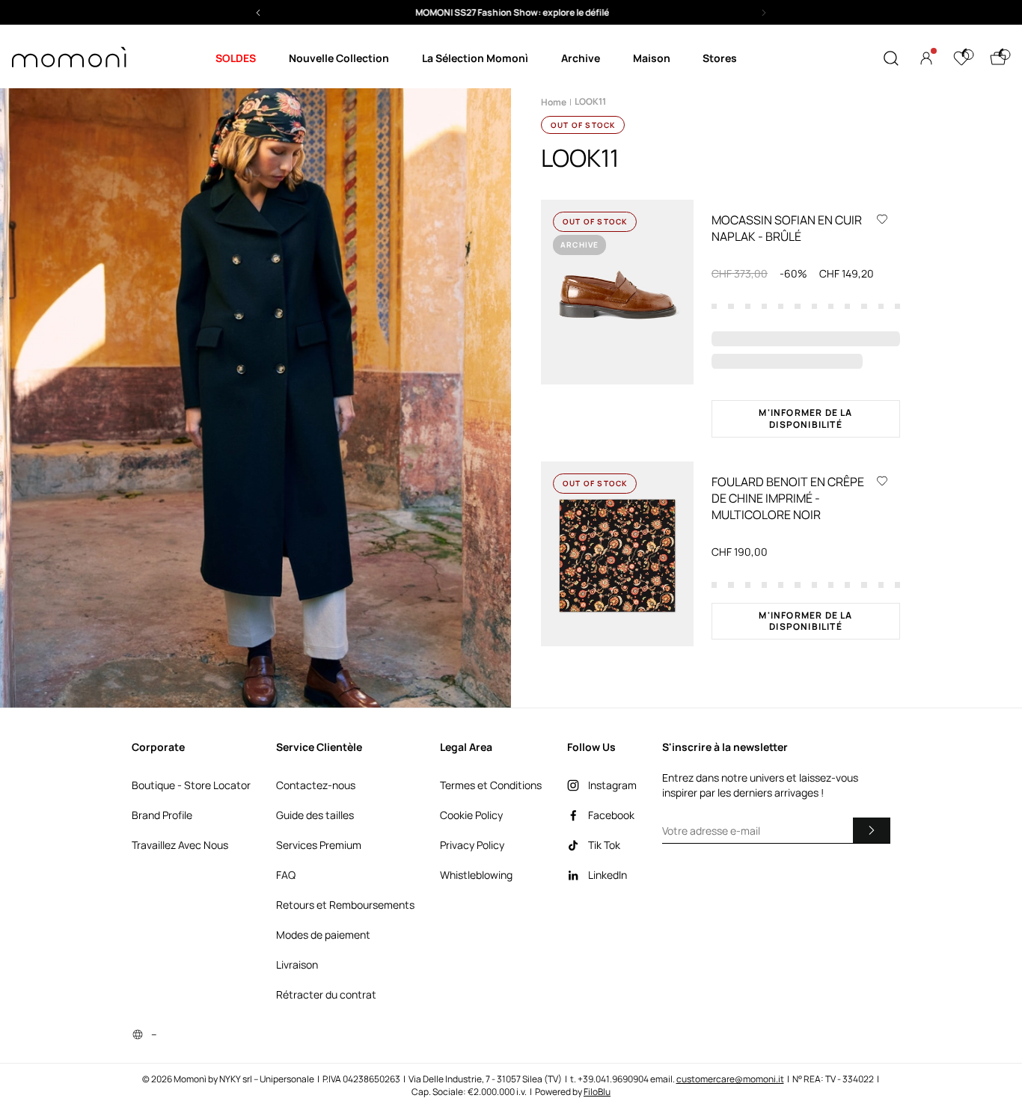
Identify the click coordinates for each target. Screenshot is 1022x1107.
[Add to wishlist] (882, 218)
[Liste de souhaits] (961, 58)
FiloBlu (597, 1091)
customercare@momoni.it (730, 1079)
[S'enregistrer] (871, 830)
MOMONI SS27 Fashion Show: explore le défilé (511, 12)
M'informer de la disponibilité (805, 418)
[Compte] (926, 58)
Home (553, 102)
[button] (511, 12)
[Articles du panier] (998, 58)
